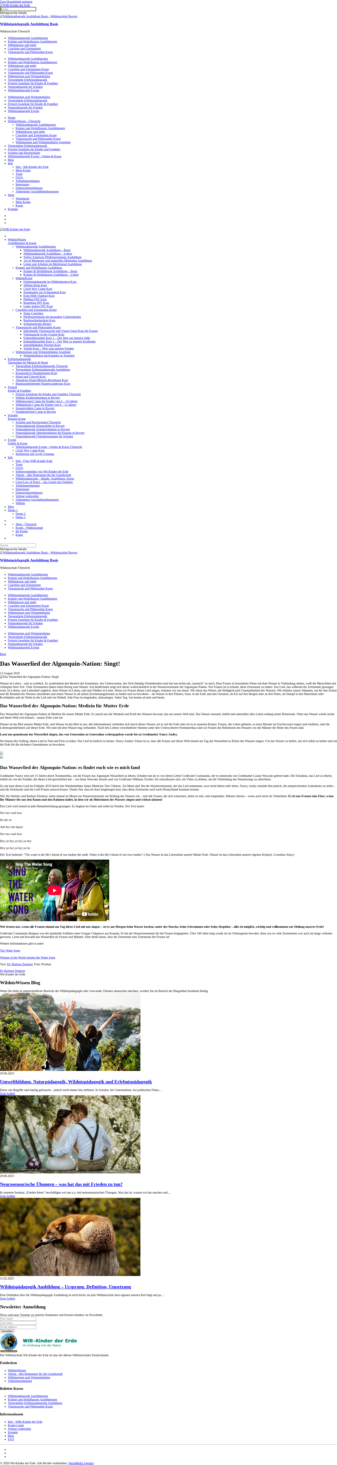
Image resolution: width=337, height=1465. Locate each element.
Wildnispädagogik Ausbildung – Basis (46, 250)
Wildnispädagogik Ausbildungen (28, 38)
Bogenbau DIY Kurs (36, 302)
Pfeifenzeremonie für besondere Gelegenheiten (52, 317)
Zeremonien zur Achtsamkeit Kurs (44, 292)
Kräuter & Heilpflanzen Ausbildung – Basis (50, 271)
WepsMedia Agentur (80, 1463)
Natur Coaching (33, 313)
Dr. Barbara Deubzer (20, 964)
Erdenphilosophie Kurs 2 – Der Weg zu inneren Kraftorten (59, 341)
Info (10, 163)
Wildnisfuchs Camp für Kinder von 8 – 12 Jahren (46, 404)
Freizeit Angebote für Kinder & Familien (33, 83)
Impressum (22, 184)
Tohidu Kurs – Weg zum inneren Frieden (48, 348)
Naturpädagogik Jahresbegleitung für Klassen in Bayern (50, 433)
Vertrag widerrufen (27, 496)
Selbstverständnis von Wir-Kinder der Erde (42, 471)
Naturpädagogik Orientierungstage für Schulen (44, 436)
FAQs (19, 177)
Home (11, 117)
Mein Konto (23, 170)
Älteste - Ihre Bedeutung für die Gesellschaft (35, 1374)
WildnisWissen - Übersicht (24, 121)
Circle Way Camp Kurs (37, 288)
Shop (11, 195)
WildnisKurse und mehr (30, 131)
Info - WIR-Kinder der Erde (25, 1421)
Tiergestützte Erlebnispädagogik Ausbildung (43, 369)
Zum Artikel (7, 1093)
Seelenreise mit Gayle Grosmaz (35, 454)
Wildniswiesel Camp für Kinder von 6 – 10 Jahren (46, 401)
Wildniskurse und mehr (22, 45)
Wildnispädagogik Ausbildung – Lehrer (47, 253)
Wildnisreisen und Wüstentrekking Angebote (43, 142)
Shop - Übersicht (26, 524)
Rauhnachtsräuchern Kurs (39, 320)
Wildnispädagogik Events (23, 90)
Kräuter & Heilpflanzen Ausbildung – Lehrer (51, 274)
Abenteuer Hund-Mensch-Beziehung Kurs (42, 380)
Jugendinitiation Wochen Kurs (42, 345)
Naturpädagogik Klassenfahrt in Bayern (40, 425)
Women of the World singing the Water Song (27, 957)
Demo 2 (21, 513)
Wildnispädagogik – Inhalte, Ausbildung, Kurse (45, 478)
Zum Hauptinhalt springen (16, 1)
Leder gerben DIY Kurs (38, 306)
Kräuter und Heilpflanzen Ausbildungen (32, 41)
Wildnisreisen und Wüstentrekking (29, 76)
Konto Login (16, 1425)
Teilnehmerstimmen (28, 181)
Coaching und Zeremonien (24, 48)
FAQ (11, 1439)
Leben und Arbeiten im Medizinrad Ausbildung (52, 264)
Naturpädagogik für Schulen (25, 86)
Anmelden (7, 1331)
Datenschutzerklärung (29, 188)
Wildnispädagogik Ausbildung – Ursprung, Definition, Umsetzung (65, 1286)
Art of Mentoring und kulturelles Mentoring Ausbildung (57, 260)
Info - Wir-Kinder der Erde (32, 167)
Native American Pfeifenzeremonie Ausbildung (52, 257)
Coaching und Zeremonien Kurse (28, 69)
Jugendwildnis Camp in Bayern (35, 408)
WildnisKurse (24, 278)
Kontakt (13, 209)
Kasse (19, 205)
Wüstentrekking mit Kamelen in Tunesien (48, 355)
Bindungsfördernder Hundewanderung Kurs (43, 383)
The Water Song (10, 950)
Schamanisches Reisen (37, 324)
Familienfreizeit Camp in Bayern (36, 411)
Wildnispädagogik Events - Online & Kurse (34, 156)
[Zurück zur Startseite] (15, 5)
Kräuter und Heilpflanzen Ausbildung (39, 267)
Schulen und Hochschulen (24, 152)
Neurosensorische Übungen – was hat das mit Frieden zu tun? (61, 1184)
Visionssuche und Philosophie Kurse (30, 52)
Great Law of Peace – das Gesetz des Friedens (44, 482)
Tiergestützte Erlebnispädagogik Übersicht (42, 366)
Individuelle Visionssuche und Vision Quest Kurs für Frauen (60, 331)
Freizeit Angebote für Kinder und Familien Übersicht (48, 394)
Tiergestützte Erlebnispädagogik (27, 79)
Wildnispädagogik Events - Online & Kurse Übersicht (49, 447)
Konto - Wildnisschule (29, 527)
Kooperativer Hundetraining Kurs (36, 373)
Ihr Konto (22, 531)
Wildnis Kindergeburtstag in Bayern (38, 397)
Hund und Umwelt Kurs (31, 376)
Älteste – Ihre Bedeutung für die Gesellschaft (43, 475)
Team (19, 174)
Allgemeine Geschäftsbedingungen (37, 191)
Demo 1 (13, 510)
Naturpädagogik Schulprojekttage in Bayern (43, 429)
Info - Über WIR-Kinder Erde (34, 461)
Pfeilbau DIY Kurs (35, 299)
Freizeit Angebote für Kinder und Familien (34, 149)
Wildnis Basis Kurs (35, 285)
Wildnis (20, 503)
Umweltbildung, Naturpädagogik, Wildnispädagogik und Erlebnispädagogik (76, 1081)
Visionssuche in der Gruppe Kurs (43, 334)
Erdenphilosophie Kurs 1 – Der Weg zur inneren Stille (56, 338)
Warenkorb (22, 198)
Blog (11, 159)
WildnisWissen (17, 1370)
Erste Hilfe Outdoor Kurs (39, 295)
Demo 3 (21, 517)
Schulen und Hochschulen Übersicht (38, 422)
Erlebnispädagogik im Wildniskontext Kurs (49, 281)
